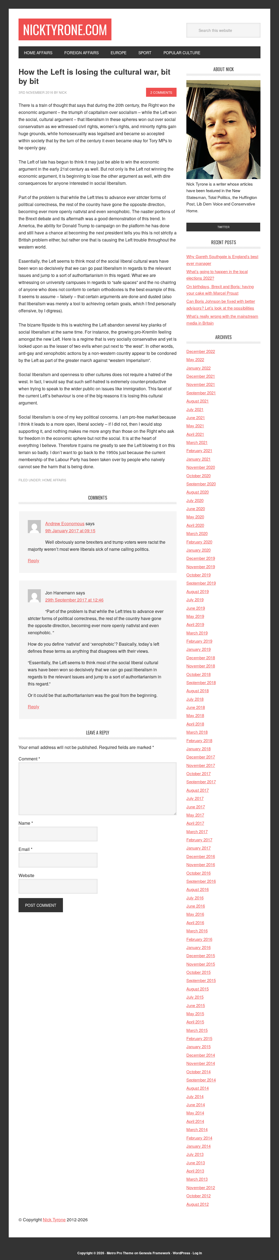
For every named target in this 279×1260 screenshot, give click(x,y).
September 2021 (201, 392)
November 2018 (200, 666)
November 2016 (200, 864)
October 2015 (198, 972)
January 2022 (198, 368)
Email (25, 849)
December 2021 (200, 376)
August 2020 (197, 492)
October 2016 (198, 873)
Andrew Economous (64, 523)
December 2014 (200, 1055)
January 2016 (198, 947)
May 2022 (195, 359)
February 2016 (199, 939)
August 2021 (197, 401)
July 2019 (195, 599)
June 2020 (195, 508)
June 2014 (195, 1104)
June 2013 (195, 1162)
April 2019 (195, 624)
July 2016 (195, 898)
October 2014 (198, 1071)
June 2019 (195, 608)
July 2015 (195, 997)
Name (26, 823)
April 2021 (195, 434)
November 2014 (200, 1063)
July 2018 (195, 699)
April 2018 (195, 724)
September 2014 (201, 1080)
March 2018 (197, 732)
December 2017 (200, 757)
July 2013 (195, 1154)
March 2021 (197, 442)
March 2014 (197, 1129)
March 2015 (197, 1030)
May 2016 (195, 914)
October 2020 (198, 475)
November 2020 (200, 467)
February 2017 (199, 839)
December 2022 (200, 351)
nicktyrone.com (65, 29)
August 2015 (197, 989)
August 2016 (197, 889)
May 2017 (195, 815)
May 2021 (195, 425)
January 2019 (198, 649)
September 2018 (201, 682)
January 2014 (198, 1146)
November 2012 (200, 1187)
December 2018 (200, 657)
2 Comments (161, 92)
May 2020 (195, 516)
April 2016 (195, 922)
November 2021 (200, 384)
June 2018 (195, 707)
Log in (197, 1252)
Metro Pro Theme (120, 1252)
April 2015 (195, 1022)
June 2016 (195, 906)
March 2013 (197, 1179)
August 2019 (197, 591)
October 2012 (198, 1195)
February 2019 (199, 641)
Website (26, 875)
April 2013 (195, 1171)
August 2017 (197, 790)
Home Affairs (54, 480)
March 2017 (197, 831)
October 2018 (198, 674)
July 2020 (195, 500)
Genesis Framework (154, 1252)
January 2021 (198, 459)
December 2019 (200, 558)
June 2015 (195, 1005)
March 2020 (197, 533)
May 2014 (195, 1113)
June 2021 (195, 417)
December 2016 (200, 856)
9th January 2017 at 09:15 (70, 530)
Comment (29, 759)
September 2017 (201, 781)
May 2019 (195, 616)
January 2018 (198, 748)
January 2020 (198, 550)
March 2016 (197, 930)
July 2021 (195, 409)
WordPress (181, 1252)
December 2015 (200, 955)
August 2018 (197, 690)
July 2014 (195, 1096)
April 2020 (195, 525)
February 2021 (199, 450)
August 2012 (197, 1204)
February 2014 (199, 1138)
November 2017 (200, 765)
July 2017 (195, 798)
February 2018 (199, 740)
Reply (33, 560)
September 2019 (201, 583)
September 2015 (201, 980)
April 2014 (195, 1121)
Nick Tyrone (54, 1219)
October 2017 (198, 773)
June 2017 (195, 806)
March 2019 (197, 633)
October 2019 (198, 575)
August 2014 (197, 1088)
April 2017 (195, 823)
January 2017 (198, 848)
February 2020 (199, 542)
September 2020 (201, 484)
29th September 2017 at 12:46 (74, 600)
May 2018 (195, 715)
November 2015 (200, 964)
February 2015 (199, 1038)
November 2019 (200, 566)
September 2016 (201, 881)
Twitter (223, 227)
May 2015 (195, 1013)
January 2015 (198, 1046)
